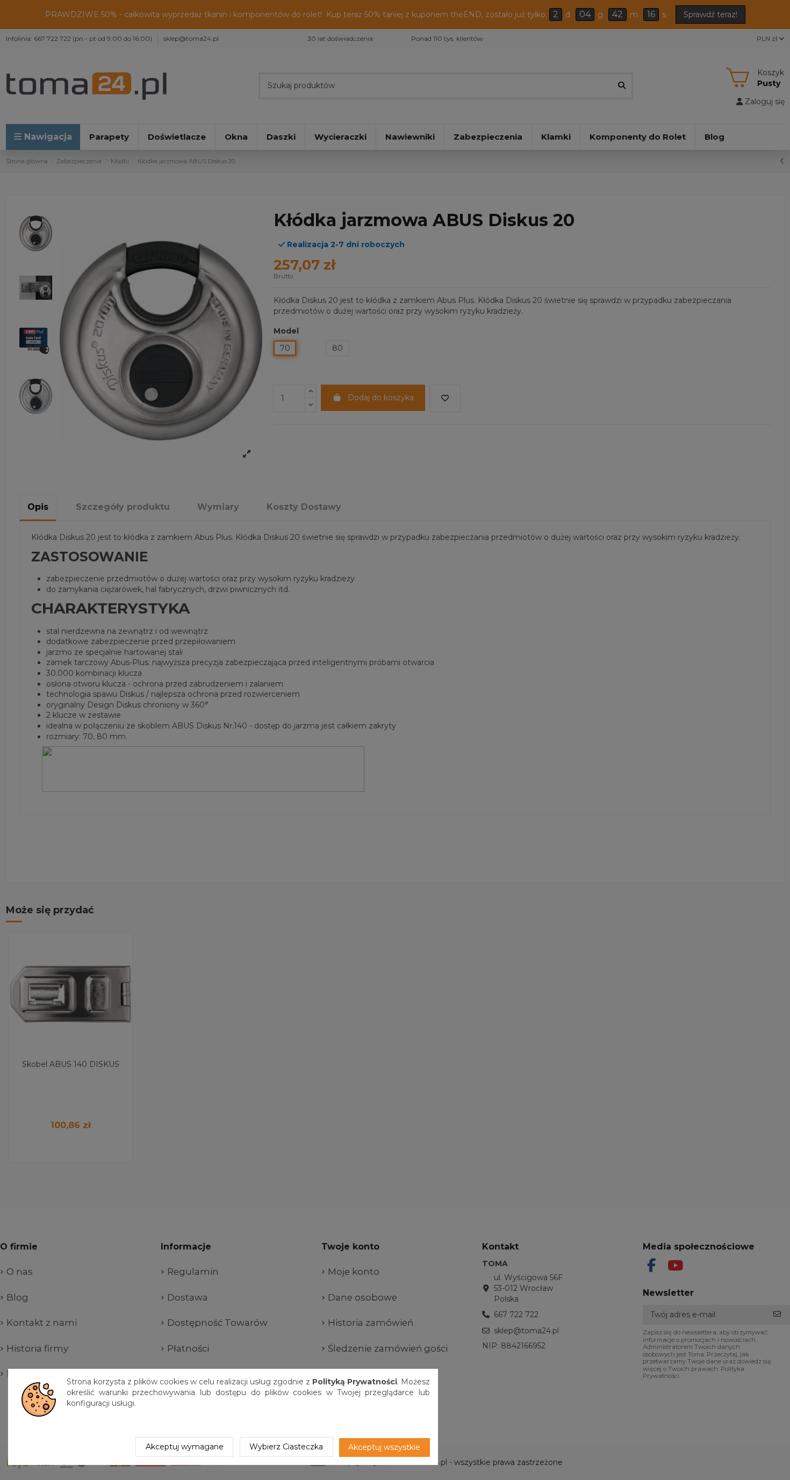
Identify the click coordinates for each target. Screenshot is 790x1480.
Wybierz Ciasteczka (286, 1447)
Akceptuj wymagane (185, 1447)
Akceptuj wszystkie (384, 1447)
